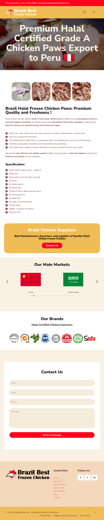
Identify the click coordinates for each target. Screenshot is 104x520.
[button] (7, 281)
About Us (58, 481)
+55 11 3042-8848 (28, 3)
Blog (56, 494)
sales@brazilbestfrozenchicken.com (54, 3)
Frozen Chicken (60, 484)
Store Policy (85, 515)
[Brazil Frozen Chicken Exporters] (21, 12)
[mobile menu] (84, 12)
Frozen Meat (59, 488)
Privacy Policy (45, 515)
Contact (57, 497)
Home (56, 478)
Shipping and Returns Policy (65, 515)
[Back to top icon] (95, 512)
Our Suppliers (59, 491)
